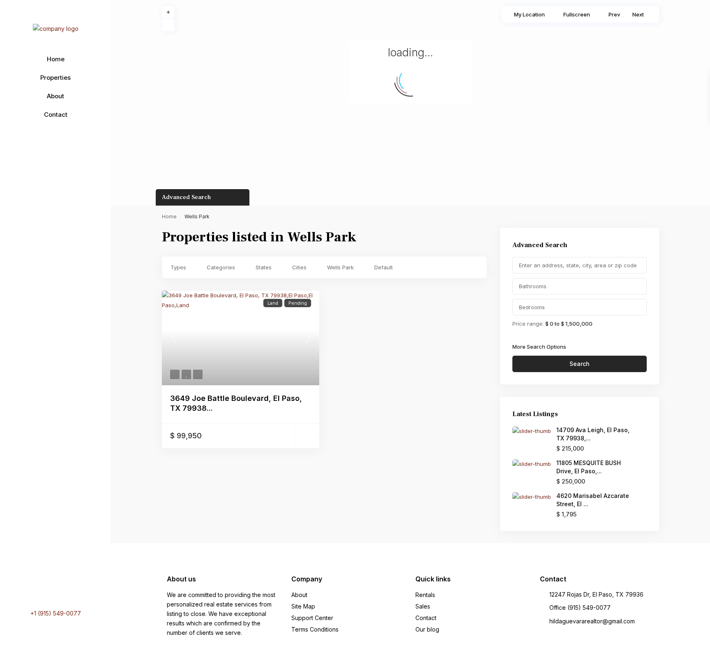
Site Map (303, 606)
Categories (221, 267)
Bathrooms (532, 286)
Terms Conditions (315, 629)
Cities (299, 267)
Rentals (425, 594)
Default (383, 267)
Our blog (427, 629)
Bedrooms (532, 307)
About (55, 96)
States (264, 267)
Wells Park (340, 267)
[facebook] (39, 589)
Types (178, 267)
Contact (55, 114)
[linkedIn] (48, 589)
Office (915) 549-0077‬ (580, 607)
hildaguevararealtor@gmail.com (592, 621)
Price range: (528, 323)
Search (579, 363)
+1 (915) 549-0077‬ (55, 613)
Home (56, 59)
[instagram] (70, 589)
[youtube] (58, 589)
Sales (422, 606)
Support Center (312, 617)
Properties (55, 77)
